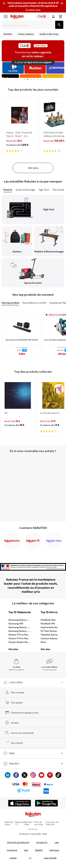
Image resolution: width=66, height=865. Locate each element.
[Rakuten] (16, 16)
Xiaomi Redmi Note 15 (20, 642)
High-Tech (43, 189)
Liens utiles (16, 682)
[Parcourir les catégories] (6, 16)
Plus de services (38, 823)
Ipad (26, 850)
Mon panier (17, 702)
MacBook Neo (48, 619)
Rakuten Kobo (9, 823)
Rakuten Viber (28, 823)
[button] (33, 6)
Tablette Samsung (51, 634)
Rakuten (14, 763)
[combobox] (28, 25)
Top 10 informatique (52, 612)
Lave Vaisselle (50, 858)
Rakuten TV (19, 823)
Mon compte (17, 692)
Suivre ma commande (22, 732)
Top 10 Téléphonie (19, 612)
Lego (57, 842)
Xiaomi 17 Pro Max (18, 638)
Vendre (15, 722)
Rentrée (7, 189)
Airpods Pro (41, 842)
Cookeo (13, 858)
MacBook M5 (48, 623)
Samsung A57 (15, 623)
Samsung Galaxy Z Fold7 (20, 630)
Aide (12, 753)
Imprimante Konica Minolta (52, 627)
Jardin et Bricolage (25, 189)
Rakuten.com (33, 829)
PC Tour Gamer (49, 630)
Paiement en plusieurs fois (24, 712)
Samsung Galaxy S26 (19, 619)
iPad (43, 642)
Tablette (38, 850)
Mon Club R (17, 743)
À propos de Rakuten (52, 823)
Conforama (12, 850)
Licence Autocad (50, 638)
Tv (30, 858)
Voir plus (33, 167)
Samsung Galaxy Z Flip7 (20, 627)
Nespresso (54, 850)
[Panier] (60, 16)
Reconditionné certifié (34, 302)
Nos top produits (10, 302)
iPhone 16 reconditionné (18, 842)
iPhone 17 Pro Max (18, 634)
